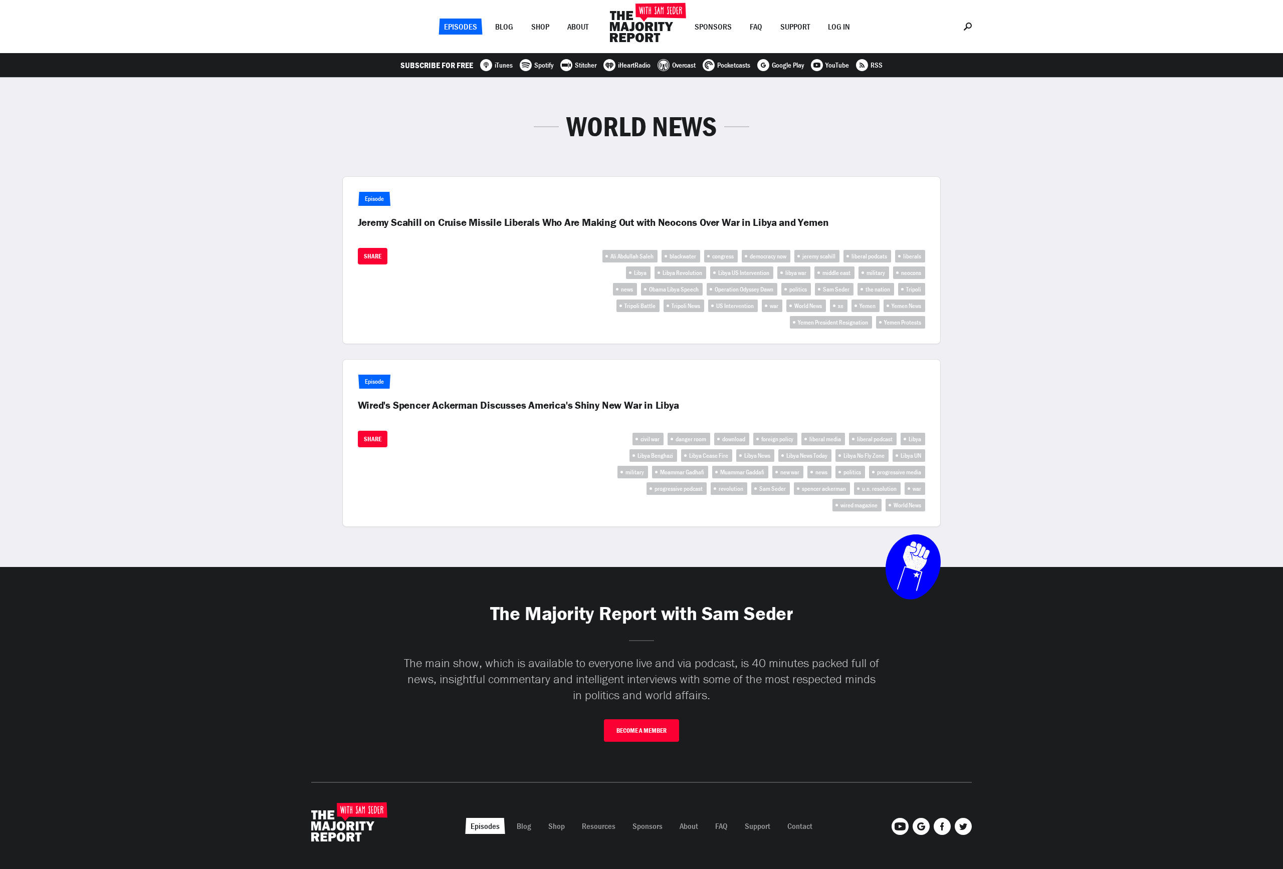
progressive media (899, 472)
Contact (799, 825)
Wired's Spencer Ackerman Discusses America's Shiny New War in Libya (518, 405)
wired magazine (859, 505)
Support (795, 26)
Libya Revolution (682, 272)
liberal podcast (875, 439)
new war (789, 472)
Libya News (757, 455)
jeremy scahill (818, 256)
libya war (795, 272)
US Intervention (735, 306)
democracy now (768, 256)
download (733, 439)
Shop (540, 26)
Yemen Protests (902, 322)
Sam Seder (836, 289)
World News (808, 306)
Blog (504, 26)
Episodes (460, 26)
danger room (691, 439)
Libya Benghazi (655, 455)
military (876, 272)
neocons (911, 272)
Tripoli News (686, 306)
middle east (836, 272)
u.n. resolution (879, 488)
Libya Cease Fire (708, 455)
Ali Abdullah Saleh (632, 256)
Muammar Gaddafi (742, 472)
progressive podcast (679, 488)
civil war (650, 439)
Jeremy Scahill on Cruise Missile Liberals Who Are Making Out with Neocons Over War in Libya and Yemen (593, 222)
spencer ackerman (824, 488)
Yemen (868, 306)
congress (723, 256)
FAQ (756, 26)
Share (372, 256)
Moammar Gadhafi (682, 472)
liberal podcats (869, 256)
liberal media (825, 439)
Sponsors (713, 26)
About (577, 26)
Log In (839, 26)
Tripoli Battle (640, 306)
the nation (878, 289)
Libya (640, 272)
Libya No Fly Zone (864, 455)
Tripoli (913, 289)
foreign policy (777, 439)
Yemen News (906, 306)
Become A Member (641, 730)
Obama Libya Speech (674, 289)
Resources (598, 825)
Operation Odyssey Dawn (744, 289)
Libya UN (911, 455)
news (627, 289)
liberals (912, 256)
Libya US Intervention (743, 272)
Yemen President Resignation (833, 322)
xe (840, 306)
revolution (731, 488)
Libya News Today (806, 455)
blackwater (683, 256)
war (774, 306)
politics (798, 289)
